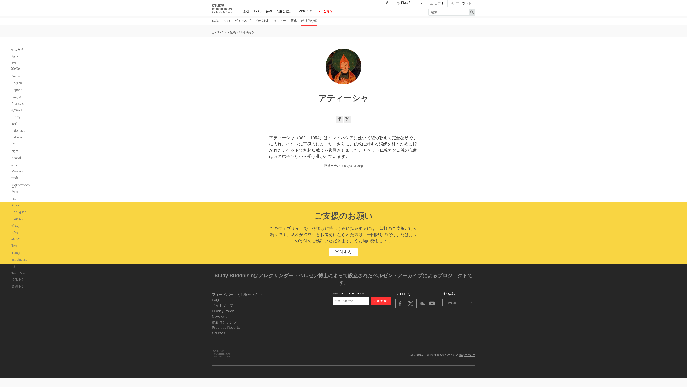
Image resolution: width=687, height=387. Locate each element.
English (16, 83)
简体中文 (17, 280)
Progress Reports (226, 327)
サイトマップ (222, 305)
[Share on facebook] (339, 119)
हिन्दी (14, 124)
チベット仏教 (262, 11)
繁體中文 (17, 286)
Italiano (16, 137)
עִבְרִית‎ (15, 117)
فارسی (16, 97)
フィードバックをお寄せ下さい (237, 294)
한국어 (16, 158)
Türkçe (16, 253)
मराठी (14, 178)
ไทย (14, 246)
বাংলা (13, 62)
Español (17, 90)
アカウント (463, 3)
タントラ (279, 21)
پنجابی (13, 198)
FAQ (215, 300)
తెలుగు (15, 239)
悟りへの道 (243, 21)
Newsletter (220, 316)
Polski (15, 205)
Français (17, 103)
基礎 (246, 11)
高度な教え (284, 11)
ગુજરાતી (16, 110)
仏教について (221, 21)
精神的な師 (309, 21)
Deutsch (17, 76)
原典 (293, 21)
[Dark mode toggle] (387, 3)
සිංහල (15, 225)
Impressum (467, 355)
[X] (347, 119)
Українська (19, 259)
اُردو (13, 266)
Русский (17, 219)
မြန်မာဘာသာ (20, 185)
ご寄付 (327, 11)
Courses (218, 333)
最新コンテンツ (224, 322)
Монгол (17, 171)
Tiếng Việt (18, 273)
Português (18, 212)
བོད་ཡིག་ (16, 69)
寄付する (343, 252)
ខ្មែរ (13, 144)
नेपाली (14, 192)
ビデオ (438, 3)
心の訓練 (262, 21)
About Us (305, 11)
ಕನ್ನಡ (14, 151)
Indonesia (18, 130)
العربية (15, 56)
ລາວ (14, 164)
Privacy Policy (223, 311)
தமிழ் (14, 232)
